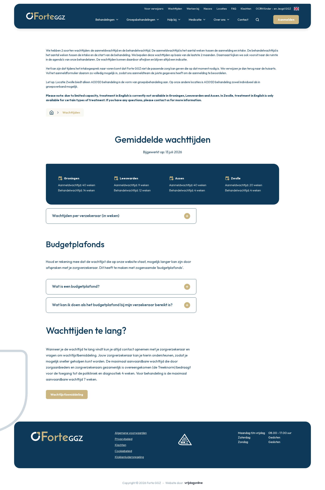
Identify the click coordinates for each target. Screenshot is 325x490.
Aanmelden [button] (286, 19)
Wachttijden (175, 8)
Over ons (220, 19)
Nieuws (208, 8)
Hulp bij (172, 19)
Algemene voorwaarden (131, 433)
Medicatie (195, 19)
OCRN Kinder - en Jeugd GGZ (273, 8)
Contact (243, 19)
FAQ (233, 8)
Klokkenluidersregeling (129, 457)
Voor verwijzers (153, 8)
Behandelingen (105, 19)
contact (160, 100)
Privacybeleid (123, 439)
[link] (296, 9)
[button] (45, 16)
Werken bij (193, 8)
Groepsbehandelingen (141, 19)
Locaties (222, 8)
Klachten (246, 8)
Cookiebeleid (123, 451)
